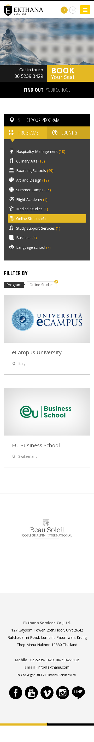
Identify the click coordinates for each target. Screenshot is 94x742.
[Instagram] (62, 692)
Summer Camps (33, 189)
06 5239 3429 (28, 76)
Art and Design (32, 180)
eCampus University (37, 352)
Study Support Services (37, 227)
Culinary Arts (30, 160)
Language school (33, 247)
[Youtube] (31, 692)
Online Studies (30, 218)
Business (26, 237)
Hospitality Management (40, 151)
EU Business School (36, 445)
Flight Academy (31, 199)
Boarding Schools (34, 170)
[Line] (78, 692)
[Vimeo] (47, 692)
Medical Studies (31, 208)
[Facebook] (15, 692)
